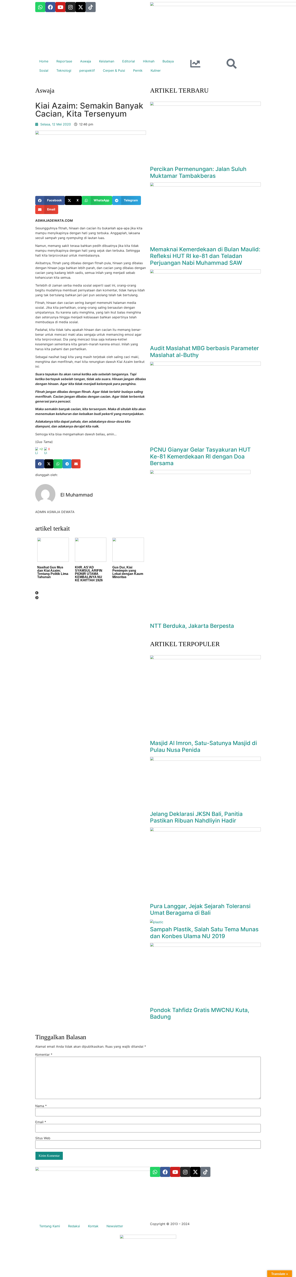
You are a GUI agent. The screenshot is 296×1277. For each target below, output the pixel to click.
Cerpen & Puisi (114, 70)
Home (43, 61)
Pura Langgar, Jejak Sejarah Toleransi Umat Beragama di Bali (200, 909)
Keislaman (106, 61)
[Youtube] (175, 1172)
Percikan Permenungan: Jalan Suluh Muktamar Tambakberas (198, 172)
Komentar (43, 1054)
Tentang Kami (49, 1226)
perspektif (87, 70)
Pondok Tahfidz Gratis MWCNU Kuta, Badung (199, 1013)
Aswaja (85, 61)
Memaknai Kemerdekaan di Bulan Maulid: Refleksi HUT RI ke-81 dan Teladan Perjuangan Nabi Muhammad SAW (205, 256)
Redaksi (74, 1226)
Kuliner (156, 70)
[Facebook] (165, 1172)
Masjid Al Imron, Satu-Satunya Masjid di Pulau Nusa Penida (203, 746)
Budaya (168, 61)
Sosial (43, 70)
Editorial (128, 61)
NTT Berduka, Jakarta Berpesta (192, 625)
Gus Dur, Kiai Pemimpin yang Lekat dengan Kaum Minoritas (127, 572)
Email (40, 1122)
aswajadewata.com (205, 1224)
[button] (50, 200)
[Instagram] (185, 1172)
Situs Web (42, 1138)
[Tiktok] (205, 1172)
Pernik (138, 70)
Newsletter (115, 1226)
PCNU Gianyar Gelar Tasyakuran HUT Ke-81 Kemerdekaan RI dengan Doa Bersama (200, 456)
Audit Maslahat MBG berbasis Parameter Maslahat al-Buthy (204, 351)
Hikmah (148, 61)
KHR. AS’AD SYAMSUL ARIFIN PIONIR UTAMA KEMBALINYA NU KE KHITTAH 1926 (89, 574)
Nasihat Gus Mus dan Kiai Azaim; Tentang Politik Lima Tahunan (52, 572)
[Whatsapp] (155, 1172)
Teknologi (63, 70)
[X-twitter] (195, 1172)
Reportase (64, 61)
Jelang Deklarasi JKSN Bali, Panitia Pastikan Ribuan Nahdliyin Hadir (196, 817)
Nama (41, 1105)
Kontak (93, 1226)
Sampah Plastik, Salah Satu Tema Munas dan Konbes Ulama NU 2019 (204, 933)
